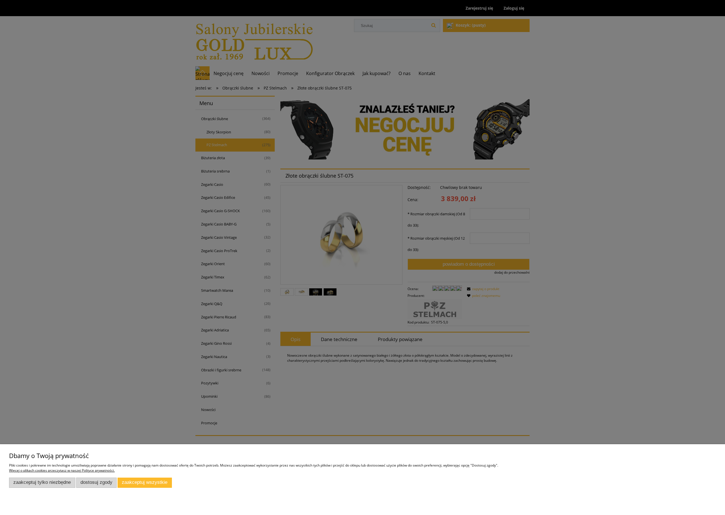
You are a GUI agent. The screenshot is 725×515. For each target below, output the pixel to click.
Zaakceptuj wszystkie (144, 482)
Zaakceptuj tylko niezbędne (42, 482)
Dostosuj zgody (96, 482)
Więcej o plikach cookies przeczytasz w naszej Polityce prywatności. (62, 470)
